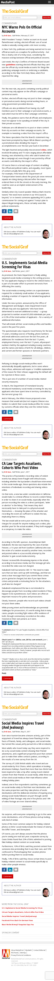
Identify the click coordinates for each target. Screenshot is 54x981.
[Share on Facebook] (4, 211)
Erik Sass (7, 36)
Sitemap (23, 953)
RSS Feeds (14, 953)
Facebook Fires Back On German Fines (17, 920)
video (43, 149)
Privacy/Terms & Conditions (21, 955)
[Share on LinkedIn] (10, 211)
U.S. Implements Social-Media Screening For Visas (22, 908)
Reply (4, 673)
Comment (8, 218)
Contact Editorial (39, 950)
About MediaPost (17, 950)
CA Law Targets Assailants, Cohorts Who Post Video (23, 912)
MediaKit (28, 950)
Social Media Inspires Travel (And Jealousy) (19, 916)
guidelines (11, 64)
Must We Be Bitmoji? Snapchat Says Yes (18, 925)
